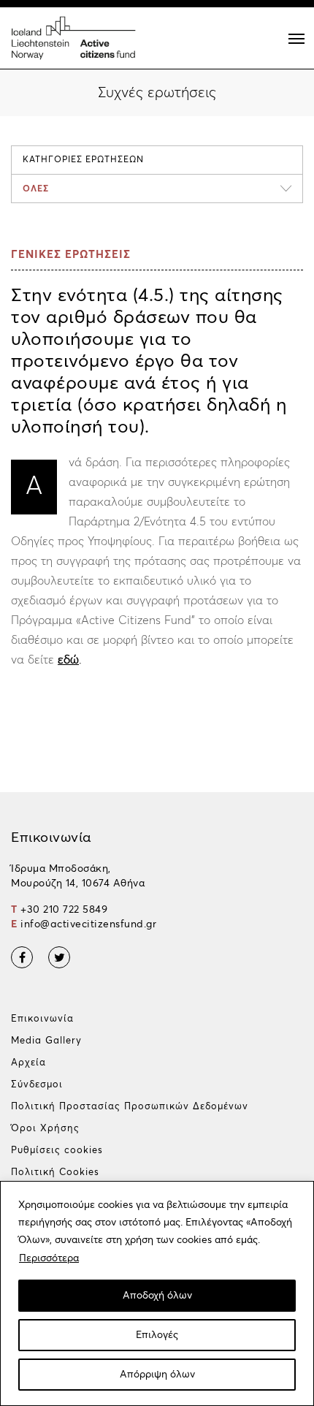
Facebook (22, 957)
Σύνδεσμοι (37, 1085)
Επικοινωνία (42, 1019)
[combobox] (157, 188)
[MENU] (296, 38)
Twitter (59, 957)
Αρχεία (28, 1063)
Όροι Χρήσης (45, 1128)
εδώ (68, 660)
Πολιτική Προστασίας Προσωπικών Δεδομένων (129, 1107)
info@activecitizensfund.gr (88, 924)
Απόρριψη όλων (157, 1374)
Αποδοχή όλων (157, 1296)
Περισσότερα (49, 1258)
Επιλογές (157, 1335)
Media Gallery (46, 1041)
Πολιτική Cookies (55, 1172)
